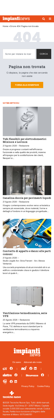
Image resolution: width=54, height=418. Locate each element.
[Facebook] (11, 368)
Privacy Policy (27, 386)
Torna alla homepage (27, 85)
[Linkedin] (35, 368)
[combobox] (19, 54)
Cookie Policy (43, 386)
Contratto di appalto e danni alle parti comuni (27, 252)
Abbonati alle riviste (33, 362)
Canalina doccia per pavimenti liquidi (27, 198)
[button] (43, 18)
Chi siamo (16, 362)
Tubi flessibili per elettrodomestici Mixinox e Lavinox (24, 140)
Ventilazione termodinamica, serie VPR (25, 314)
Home (5, 26)
